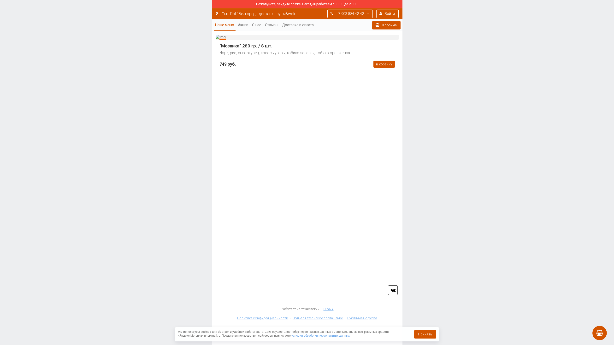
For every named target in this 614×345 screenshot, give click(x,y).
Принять (425, 334)
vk (393, 290)
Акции (243, 25)
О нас (256, 25)
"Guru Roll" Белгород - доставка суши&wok (257, 14)
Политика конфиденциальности (262, 318)
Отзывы (271, 25)
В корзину (384, 64)
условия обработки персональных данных (320, 335)
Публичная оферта (362, 318)
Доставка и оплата (298, 25)
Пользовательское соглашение (318, 318)
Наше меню (224, 25)
